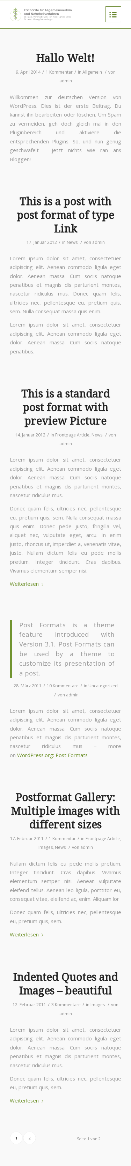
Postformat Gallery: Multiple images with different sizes (65, 811)
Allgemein (92, 72)
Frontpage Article (72, 435)
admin (65, 81)
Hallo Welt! (65, 58)
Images (45, 847)
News (72, 242)
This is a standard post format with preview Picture (65, 407)
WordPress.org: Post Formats (52, 755)
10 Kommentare (63, 686)
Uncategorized (103, 686)
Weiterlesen (24, 583)
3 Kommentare (66, 1005)
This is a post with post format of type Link (65, 215)
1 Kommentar (59, 72)
